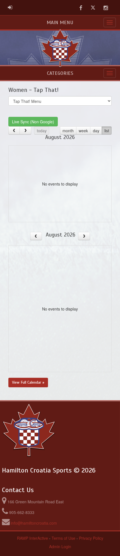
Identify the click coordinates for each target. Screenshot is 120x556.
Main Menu (60, 22)
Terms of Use (63, 538)
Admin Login (60, 546)
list (106, 130)
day (96, 130)
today (42, 130)
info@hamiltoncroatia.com (34, 523)
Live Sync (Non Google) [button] (33, 121)
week (83, 130)
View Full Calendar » (28, 382)
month (68, 130)
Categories (60, 73)
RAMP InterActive (32, 538)
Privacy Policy (91, 538)
